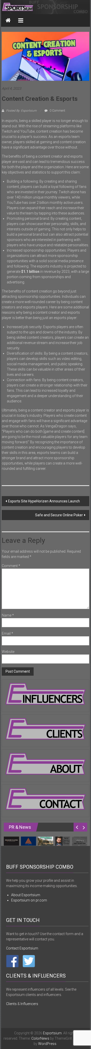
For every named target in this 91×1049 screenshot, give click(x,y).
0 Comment (57, 110)
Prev (77, 827)
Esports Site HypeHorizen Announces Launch (44, 501)
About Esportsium (25, 895)
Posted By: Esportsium (21, 110)
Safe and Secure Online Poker (59, 515)
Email (7, 633)
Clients (11, 1004)
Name (8, 615)
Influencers (29, 1004)
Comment (11, 566)
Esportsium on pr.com (29, 900)
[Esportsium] (45, 7)
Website (8, 652)
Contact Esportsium (22, 948)
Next (83, 827)
